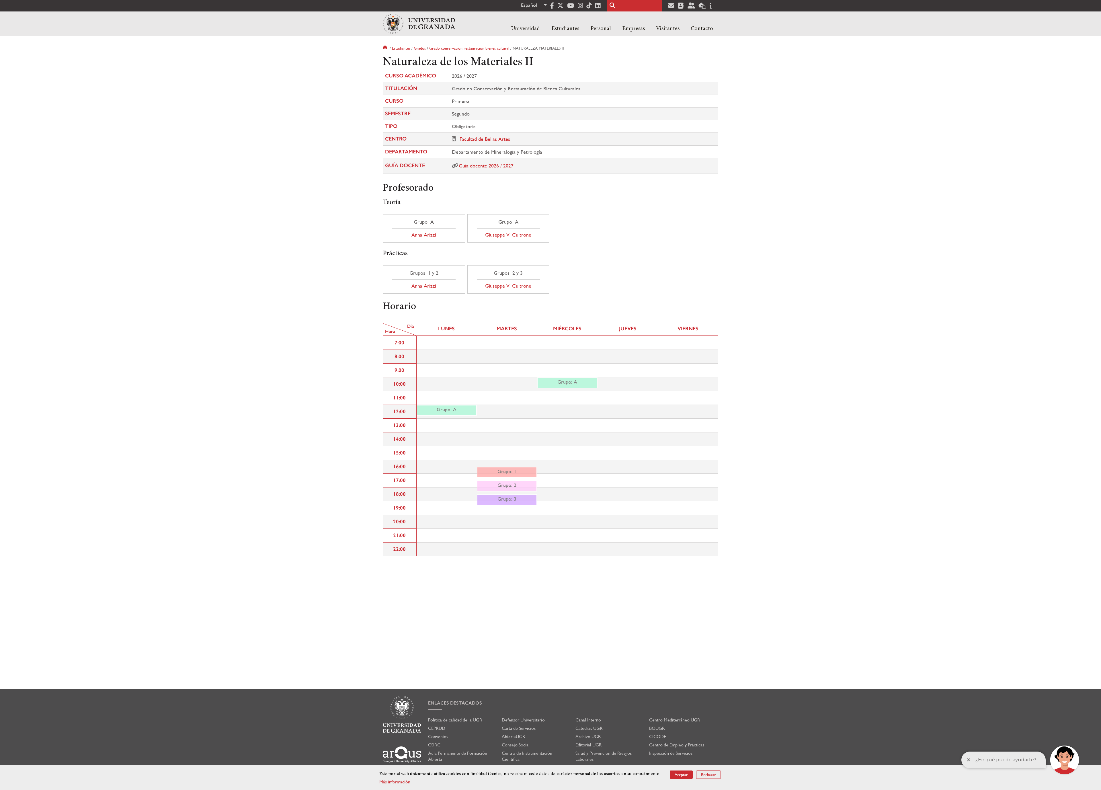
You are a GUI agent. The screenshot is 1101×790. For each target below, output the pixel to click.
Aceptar (681, 774)
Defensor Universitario (523, 720)
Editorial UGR (588, 745)
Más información (394, 782)
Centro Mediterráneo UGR (674, 720)
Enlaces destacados (455, 703)
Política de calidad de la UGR (455, 720)
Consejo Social (516, 745)
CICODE (657, 736)
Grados (420, 48)
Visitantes (668, 29)
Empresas (633, 29)
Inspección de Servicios (670, 753)
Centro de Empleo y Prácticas (676, 745)
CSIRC (434, 745)
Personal (600, 29)
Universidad (525, 29)
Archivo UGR (588, 736)
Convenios (438, 736)
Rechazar (708, 774)
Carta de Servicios (519, 728)
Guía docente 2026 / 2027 (486, 166)
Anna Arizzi (423, 235)
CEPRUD (436, 728)
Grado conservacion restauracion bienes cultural (469, 48)
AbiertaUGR (513, 736)
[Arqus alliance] (402, 754)
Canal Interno (588, 720)
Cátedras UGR (589, 728)
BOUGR (657, 728)
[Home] (419, 24)
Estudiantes (565, 29)
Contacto (702, 29)
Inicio (386, 48)
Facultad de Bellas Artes (485, 139)
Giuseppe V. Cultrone (508, 235)
